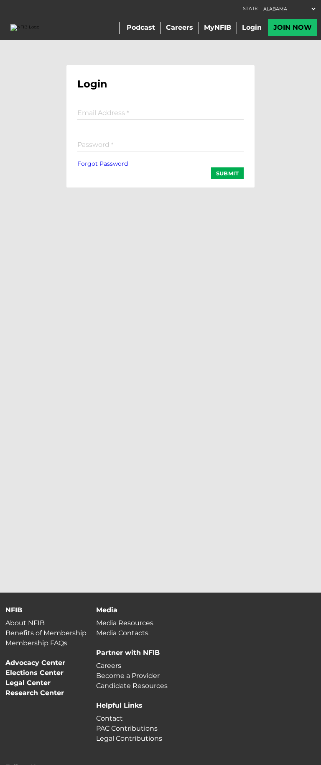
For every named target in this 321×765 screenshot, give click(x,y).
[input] (160, 112)
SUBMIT (227, 173)
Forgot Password (102, 163)
